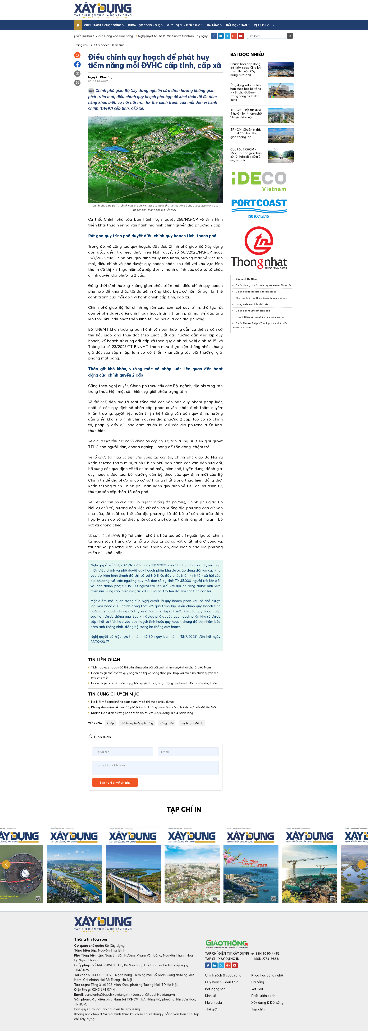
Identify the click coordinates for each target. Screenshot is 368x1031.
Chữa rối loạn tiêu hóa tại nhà (261, 317)
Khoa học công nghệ (144, 25)
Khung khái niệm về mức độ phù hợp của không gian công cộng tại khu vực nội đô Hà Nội (153, 707)
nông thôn (167, 723)
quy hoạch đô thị (192, 723)
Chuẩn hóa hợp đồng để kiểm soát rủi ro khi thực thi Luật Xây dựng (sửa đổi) (245, 69)
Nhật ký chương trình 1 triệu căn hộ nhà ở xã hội (209, 36)
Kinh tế (210, 996)
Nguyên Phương (100, 77)
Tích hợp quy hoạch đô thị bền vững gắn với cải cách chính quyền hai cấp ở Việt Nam (151, 667)
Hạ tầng (213, 25)
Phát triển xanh (263, 996)
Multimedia (213, 1002)
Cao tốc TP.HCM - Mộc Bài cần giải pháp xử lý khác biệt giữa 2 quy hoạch (246, 154)
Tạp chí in (258, 1009)
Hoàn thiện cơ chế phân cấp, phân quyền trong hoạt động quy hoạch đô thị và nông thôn (154, 683)
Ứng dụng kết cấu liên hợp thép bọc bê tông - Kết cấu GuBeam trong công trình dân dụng (245, 92)
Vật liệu (260, 25)
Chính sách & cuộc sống (102, 25)
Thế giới (211, 1009)
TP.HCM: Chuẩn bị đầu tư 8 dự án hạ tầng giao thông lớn (245, 133)
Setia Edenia (270, 298)
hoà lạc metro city (253, 291)
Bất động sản (236, 25)
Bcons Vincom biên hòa (256, 310)
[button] (273, 25)
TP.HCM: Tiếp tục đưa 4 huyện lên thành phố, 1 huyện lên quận (246, 113)
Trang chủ (81, 45)
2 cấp (110, 723)
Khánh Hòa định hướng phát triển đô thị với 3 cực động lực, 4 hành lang (142, 713)
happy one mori (271, 285)
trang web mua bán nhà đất (252, 304)
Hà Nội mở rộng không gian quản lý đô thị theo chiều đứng (132, 702)
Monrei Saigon (251, 323)
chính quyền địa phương (137, 723)
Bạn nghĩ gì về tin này (115, 782)
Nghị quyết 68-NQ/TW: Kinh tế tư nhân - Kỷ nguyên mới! (133, 36)
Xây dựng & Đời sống (267, 1002)
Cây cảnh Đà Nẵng (246, 279)
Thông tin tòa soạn (91, 939)
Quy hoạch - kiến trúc (183, 25)
